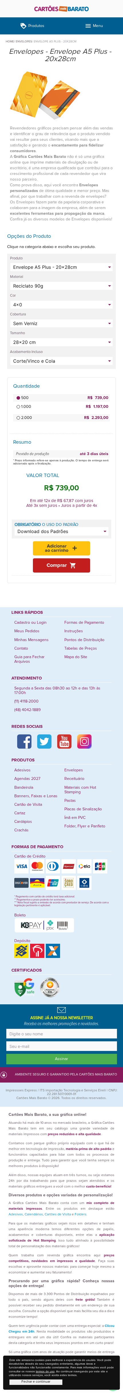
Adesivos (22, 770)
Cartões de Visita (58, 1214)
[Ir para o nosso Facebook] (24, 741)
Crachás (21, 830)
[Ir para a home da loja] (61, 9)
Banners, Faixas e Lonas (35, 796)
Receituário (74, 779)
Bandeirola (23, 788)
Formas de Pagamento (84, 623)
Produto (16, 258)
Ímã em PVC (75, 818)
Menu (94, 26)
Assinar (61, 1059)
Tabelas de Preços (80, 648)
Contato (21, 648)
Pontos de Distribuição (84, 640)
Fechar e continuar (35, 1381)
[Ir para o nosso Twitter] (44, 741)
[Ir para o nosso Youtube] (64, 741)
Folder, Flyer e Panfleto (84, 826)
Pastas (70, 801)
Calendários (34, 1214)
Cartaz (19, 813)
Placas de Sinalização (83, 809)
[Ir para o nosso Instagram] (84, 741)
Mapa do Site (75, 657)
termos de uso (45, 1371)
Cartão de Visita (28, 805)
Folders (80, 1214)
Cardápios (23, 822)
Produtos (32, 26)
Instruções (73, 631)
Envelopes (73, 770)
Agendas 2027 (27, 779)
